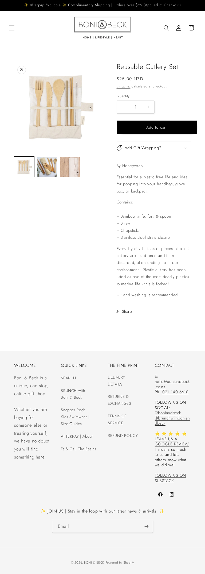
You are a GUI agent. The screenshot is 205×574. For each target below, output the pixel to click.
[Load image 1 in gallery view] (24, 167)
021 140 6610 (175, 392)
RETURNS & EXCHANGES (119, 400)
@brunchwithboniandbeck (172, 420)
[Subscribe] (146, 526)
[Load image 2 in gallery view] (47, 167)
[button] (12, 28)
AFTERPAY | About (77, 436)
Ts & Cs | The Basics (78, 449)
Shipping (124, 86)
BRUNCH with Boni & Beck (73, 394)
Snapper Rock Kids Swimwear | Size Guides (75, 417)
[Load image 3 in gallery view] (70, 167)
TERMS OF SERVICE (117, 419)
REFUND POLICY (123, 435)
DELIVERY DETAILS (116, 380)
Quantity (123, 96)
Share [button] (127, 311)
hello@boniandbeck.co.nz (172, 384)
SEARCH (68, 378)
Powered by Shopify (119, 562)
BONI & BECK (94, 562)
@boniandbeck (168, 413)
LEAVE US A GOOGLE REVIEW (172, 441)
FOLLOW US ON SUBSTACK (170, 478)
